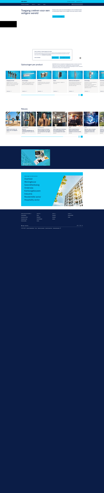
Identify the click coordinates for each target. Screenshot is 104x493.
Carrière (38, 220)
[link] (9, 91)
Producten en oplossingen (25, 4)
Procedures (54, 215)
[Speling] (80, 58)
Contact (44, 4)
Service (39, 4)
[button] (29, 4)
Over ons (33, 4)
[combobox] (77, 4)
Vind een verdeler (23, 220)
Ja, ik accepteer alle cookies (64, 57)
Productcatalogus (23, 215)
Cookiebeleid (44, 54)
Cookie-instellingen (37, 57)
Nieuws (38, 215)
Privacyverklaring (48, 54)
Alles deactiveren (55, 57)
